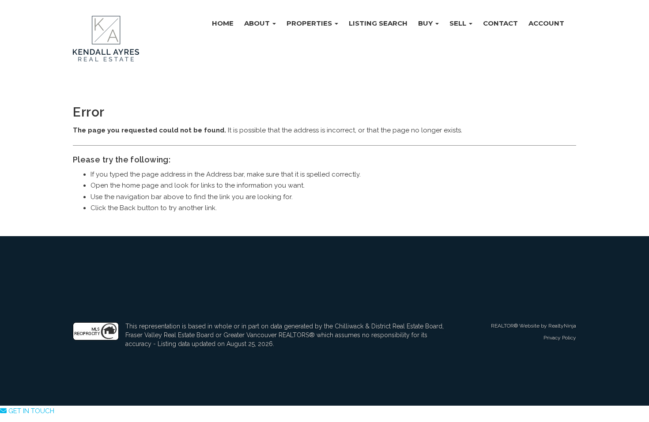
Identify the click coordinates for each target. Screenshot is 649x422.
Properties (310, 23)
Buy (426, 23)
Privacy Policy (559, 338)
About (258, 23)
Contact (500, 23)
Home (223, 23)
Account (546, 23)
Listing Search (378, 23)
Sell (458, 23)
